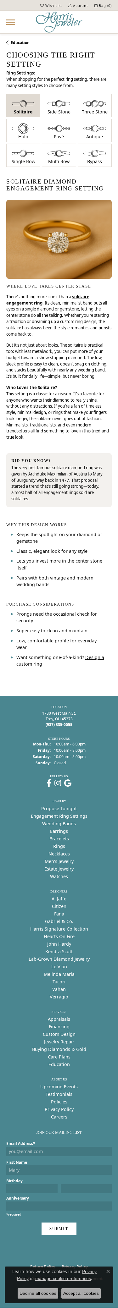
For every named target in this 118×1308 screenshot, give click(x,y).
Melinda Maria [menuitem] (59, 974)
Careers (59, 1117)
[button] (51, 5)
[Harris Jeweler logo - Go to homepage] (59, 22)
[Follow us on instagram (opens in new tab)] (57, 783)
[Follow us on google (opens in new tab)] (67, 783)
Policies (59, 1102)
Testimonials (59, 1094)
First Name (16, 1162)
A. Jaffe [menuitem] (59, 899)
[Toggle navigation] (10, 22)
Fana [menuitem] (59, 914)
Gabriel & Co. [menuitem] (59, 921)
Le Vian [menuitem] (59, 967)
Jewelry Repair (59, 1042)
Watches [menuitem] (59, 876)
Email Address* (20, 1143)
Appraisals (59, 1019)
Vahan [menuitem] (59, 989)
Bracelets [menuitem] (59, 839)
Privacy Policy (59, 1109)
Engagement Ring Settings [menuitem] (59, 816)
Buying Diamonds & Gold (59, 1049)
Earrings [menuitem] (59, 831)
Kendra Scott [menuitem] (59, 951)
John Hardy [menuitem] (59, 944)
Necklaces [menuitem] (59, 854)
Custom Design (59, 1034)
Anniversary (17, 1198)
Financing (59, 1027)
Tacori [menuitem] (59, 982)
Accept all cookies (81, 1293)
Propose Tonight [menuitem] (59, 808)
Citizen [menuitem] (59, 906)
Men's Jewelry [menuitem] (59, 861)
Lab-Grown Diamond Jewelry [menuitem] (59, 959)
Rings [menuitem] (59, 846)
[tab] (23, 105)
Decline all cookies (38, 1293)
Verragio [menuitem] (59, 997)
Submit (59, 1228)
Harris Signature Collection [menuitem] (59, 929)
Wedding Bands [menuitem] (59, 824)
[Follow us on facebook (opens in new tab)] (49, 783)
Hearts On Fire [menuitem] (59, 936)
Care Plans (59, 1057)
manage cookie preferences (63, 1278)
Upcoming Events (59, 1087)
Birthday (14, 1181)
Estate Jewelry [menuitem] (59, 869)
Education (20, 42)
